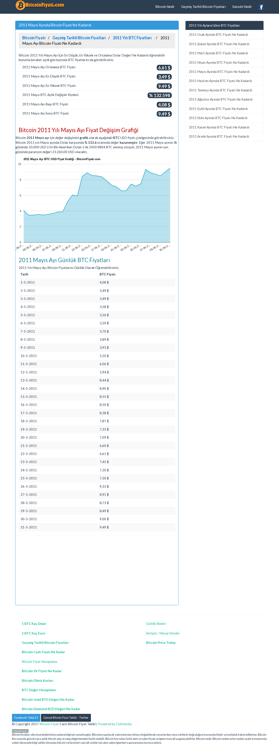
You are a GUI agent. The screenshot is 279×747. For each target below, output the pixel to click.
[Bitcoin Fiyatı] (39, 5)
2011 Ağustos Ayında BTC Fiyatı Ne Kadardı (221, 99)
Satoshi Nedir (242, 7)
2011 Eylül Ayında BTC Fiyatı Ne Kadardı (218, 109)
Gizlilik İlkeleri (156, 624)
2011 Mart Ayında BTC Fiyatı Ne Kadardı (218, 53)
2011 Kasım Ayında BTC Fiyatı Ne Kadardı (219, 127)
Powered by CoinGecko (115, 724)
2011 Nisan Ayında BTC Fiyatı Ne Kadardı (219, 62)
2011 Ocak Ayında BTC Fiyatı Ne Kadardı (218, 34)
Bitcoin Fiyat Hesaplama (39, 661)
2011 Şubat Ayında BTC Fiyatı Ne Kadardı (219, 44)
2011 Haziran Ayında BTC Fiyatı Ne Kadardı (220, 81)
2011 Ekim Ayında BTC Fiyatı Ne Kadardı (218, 118)
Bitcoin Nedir (165, 7)
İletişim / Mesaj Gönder (163, 633)
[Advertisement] (97, 571)
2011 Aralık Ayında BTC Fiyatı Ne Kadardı (219, 136)
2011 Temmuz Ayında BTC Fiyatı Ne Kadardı (220, 90)
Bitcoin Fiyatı (49, 724)
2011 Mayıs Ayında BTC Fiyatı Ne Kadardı (219, 72)
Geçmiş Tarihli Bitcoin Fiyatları (203, 7)
